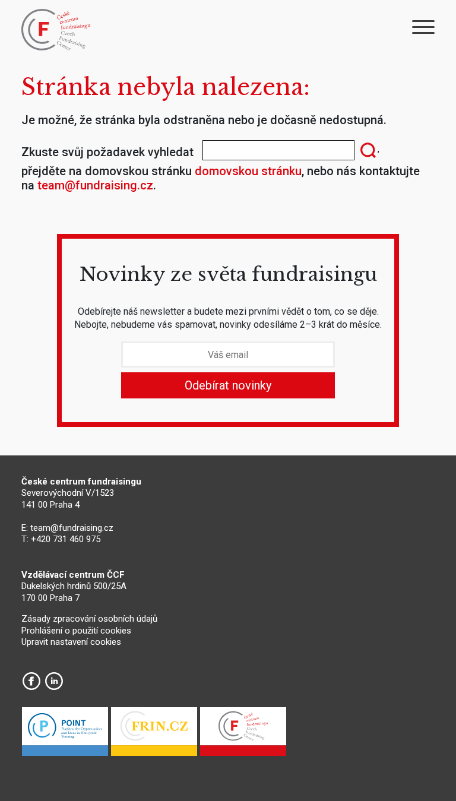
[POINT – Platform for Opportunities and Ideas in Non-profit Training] (65, 734)
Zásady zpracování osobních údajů (89, 618)
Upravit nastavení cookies (71, 642)
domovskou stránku (248, 171)
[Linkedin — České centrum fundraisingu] (54, 681)
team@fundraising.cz (95, 185)
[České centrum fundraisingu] (57, 29)
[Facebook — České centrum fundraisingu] (31, 681)
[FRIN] (154, 734)
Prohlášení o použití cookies (76, 630)
